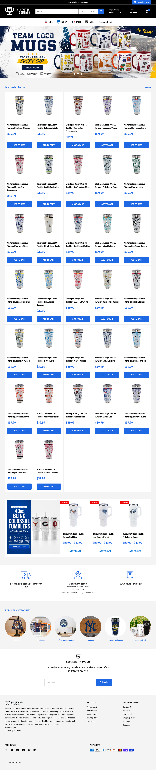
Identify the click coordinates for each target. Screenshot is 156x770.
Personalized (105, 22)
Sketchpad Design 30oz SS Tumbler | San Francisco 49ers (77, 185)
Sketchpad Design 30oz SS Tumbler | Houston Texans (134, 300)
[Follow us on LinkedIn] (35, 750)
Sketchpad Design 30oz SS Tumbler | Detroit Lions (47, 359)
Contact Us (127, 707)
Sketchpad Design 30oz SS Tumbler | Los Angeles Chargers (47, 302)
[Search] (101, 11)
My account (114, 12)
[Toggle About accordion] (41, 703)
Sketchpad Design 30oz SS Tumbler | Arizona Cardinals (47, 471)
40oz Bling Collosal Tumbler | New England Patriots (104, 535)
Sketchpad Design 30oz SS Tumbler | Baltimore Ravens (135, 415)
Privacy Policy (128, 714)
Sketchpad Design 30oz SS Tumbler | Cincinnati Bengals (47, 415)
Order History (92, 711)
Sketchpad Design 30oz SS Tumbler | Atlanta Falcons (17, 471)
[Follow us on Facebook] (6, 750)
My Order (133, 11)
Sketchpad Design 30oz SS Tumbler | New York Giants (17, 244)
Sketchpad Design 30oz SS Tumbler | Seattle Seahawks (47, 185)
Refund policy (92, 718)
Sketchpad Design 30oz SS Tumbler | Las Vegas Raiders (135, 244)
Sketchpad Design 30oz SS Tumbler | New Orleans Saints (48, 244)
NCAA (63, 22)
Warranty (126, 721)
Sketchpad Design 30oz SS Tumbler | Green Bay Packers (18, 359)
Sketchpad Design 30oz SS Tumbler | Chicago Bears (76, 415)
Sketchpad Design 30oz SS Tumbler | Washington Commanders (76, 128)
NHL (91, 22)
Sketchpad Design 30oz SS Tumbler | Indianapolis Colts (47, 126)
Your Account (92, 707)
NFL (50, 22)
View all (148, 88)
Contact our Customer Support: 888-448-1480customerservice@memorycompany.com (77, 590)
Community (91, 721)
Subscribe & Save (143, 2)
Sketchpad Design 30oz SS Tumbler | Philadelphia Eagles (106, 185)
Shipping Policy (129, 718)
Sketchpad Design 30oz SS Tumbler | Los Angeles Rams (18, 300)
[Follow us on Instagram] (17, 750)
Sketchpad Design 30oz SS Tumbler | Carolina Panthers (135, 359)
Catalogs (126, 725)
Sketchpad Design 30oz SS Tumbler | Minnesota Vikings (106, 126)
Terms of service (93, 714)
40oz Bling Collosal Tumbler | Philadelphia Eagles (134, 535)
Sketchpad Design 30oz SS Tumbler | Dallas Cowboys (105, 359)
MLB (78, 22)
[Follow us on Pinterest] (23, 750)
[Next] (150, 528)
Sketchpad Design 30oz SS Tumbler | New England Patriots (78, 244)
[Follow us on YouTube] (29, 750)
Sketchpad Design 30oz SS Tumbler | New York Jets (134, 185)
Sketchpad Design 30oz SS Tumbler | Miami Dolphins (105, 244)
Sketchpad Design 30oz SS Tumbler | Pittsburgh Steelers (18, 126)
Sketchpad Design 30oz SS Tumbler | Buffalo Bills (105, 415)
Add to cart (19, 145)
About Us (126, 711)
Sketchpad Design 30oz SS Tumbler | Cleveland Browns (18, 415)
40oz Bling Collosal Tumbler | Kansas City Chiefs (74, 535)
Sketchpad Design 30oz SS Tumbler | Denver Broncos (76, 359)
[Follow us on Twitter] (12, 750)
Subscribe (104, 682)
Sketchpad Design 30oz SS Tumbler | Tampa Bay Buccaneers (17, 187)
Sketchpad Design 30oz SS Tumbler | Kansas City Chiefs (77, 300)
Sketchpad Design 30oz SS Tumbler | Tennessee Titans (135, 126)
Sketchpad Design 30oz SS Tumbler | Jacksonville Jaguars (107, 300)
